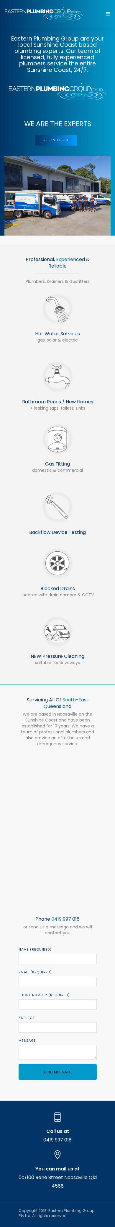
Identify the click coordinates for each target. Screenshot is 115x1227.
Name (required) (35, 949)
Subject (27, 1017)
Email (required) (35, 972)
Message (27, 1040)
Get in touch (56, 140)
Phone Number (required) (44, 995)
